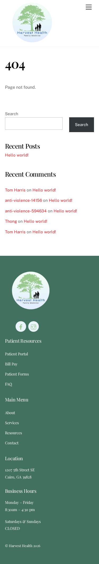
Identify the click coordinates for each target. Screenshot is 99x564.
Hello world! (17, 155)
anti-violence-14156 (23, 200)
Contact (11, 442)
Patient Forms (17, 374)
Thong (11, 221)
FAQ (8, 384)
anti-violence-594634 (26, 211)
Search (11, 113)
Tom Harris (15, 190)
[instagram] (33, 326)
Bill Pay (11, 363)
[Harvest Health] (32, 40)
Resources (13, 432)
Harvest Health (20, 545)
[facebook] (21, 326)
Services (12, 422)
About (10, 412)
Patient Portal (16, 353)
